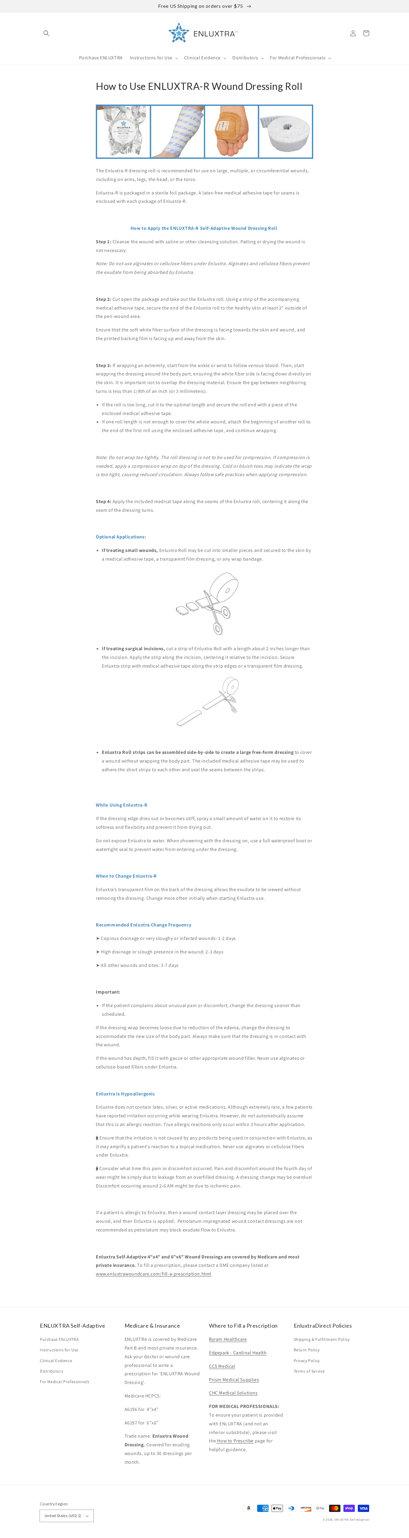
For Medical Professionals (65, 1381)
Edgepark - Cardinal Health (238, 1353)
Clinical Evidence (56, 1360)
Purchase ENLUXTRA (59, 1339)
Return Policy (307, 1350)
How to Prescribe (235, 1441)
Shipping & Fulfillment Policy (322, 1339)
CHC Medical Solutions (233, 1393)
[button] (46, 33)
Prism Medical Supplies (234, 1379)
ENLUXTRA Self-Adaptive (351, 1520)
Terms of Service (309, 1371)
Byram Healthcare (228, 1339)
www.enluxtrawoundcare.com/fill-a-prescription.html (153, 1274)
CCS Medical (222, 1366)
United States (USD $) (63, 1515)
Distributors (51, 1371)
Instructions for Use (59, 1350)
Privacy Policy (307, 1360)
